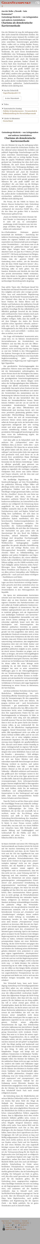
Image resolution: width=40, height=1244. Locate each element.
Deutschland (8, 121)
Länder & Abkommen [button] (12, 118)
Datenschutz (15, 1221)
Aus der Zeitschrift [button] (11, 90)
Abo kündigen (7, 1223)
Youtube (23, 1229)
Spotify (19, 1227)
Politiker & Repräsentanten (13, 111)
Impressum (5, 1221)
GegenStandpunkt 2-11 (11, 93)
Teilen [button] (6, 104)
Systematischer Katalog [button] (13, 109)
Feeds (7, 1225)
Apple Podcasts (10, 1229)
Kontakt (24, 1221)
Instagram (8, 1227)
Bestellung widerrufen (21, 1223)
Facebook (24, 1225)
